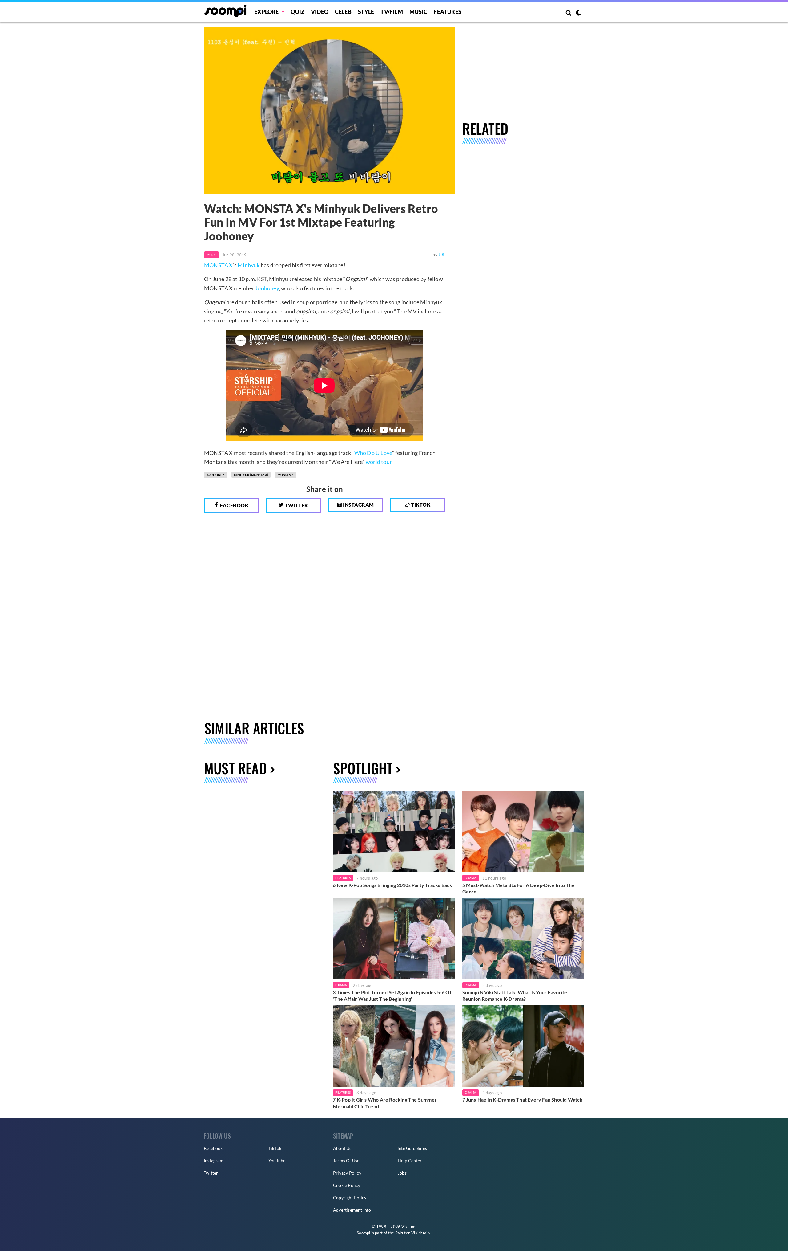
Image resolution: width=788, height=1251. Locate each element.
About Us (342, 1148)
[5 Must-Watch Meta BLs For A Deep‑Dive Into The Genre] (523, 831)
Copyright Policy (349, 1197)
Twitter (296, 505)
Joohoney (267, 288)
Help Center (410, 1160)
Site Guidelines (412, 1148)
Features (447, 11)
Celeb (343, 11)
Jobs (402, 1172)
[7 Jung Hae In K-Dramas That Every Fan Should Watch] (523, 1046)
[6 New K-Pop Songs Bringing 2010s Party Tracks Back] (394, 831)
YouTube (276, 1160)
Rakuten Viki (406, 1232)
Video (319, 11)
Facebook (234, 505)
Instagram (358, 505)
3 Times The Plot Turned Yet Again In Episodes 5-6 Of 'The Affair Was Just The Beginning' (392, 995)
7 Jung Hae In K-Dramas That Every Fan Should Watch (522, 1099)
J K (441, 254)
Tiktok (420, 505)
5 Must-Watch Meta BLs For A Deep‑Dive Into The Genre (518, 888)
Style (366, 11)
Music (418, 11)
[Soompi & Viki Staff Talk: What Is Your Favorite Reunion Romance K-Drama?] (523, 938)
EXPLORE (266, 11)
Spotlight (362, 768)
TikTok (274, 1148)
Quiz (297, 11)
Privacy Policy (347, 1172)
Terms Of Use (346, 1160)
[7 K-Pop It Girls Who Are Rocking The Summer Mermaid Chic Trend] (394, 1046)
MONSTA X (218, 265)
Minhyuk (248, 265)
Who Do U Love (373, 452)
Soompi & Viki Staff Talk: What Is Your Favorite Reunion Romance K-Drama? (514, 995)
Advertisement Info (352, 1209)
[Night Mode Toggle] (578, 13)
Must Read (235, 768)
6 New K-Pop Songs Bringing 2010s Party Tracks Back (392, 885)
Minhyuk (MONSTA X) (251, 474)
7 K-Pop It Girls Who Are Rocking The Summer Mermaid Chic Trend (385, 1103)
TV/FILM (391, 11)
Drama (470, 878)
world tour (379, 461)
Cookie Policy (346, 1185)
